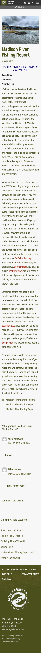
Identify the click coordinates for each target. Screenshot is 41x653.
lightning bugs (16, 271)
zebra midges (20, 266)
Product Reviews (9, 558)
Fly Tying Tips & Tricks (11, 541)
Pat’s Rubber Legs (23, 258)
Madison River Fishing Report (20, 399)
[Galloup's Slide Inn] (8, 3)
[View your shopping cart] (29, 2)
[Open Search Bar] (33, 2)
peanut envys (8, 325)
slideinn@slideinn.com (13, 629)
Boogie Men (7, 342)
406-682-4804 (21, 7)
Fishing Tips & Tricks (10, 535)
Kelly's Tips (6, 547)
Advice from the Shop (11, 530)
